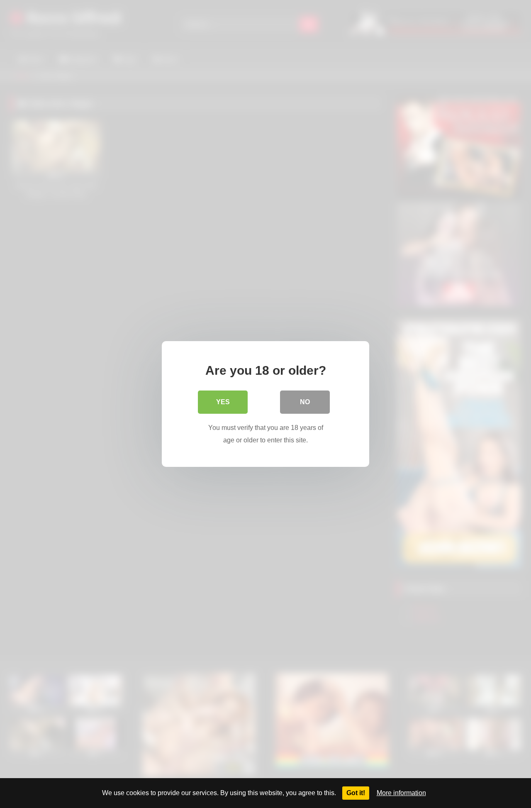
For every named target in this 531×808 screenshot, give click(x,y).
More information (401, 792)
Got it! (355, 792)
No (305, 401)
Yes (223, 401)
